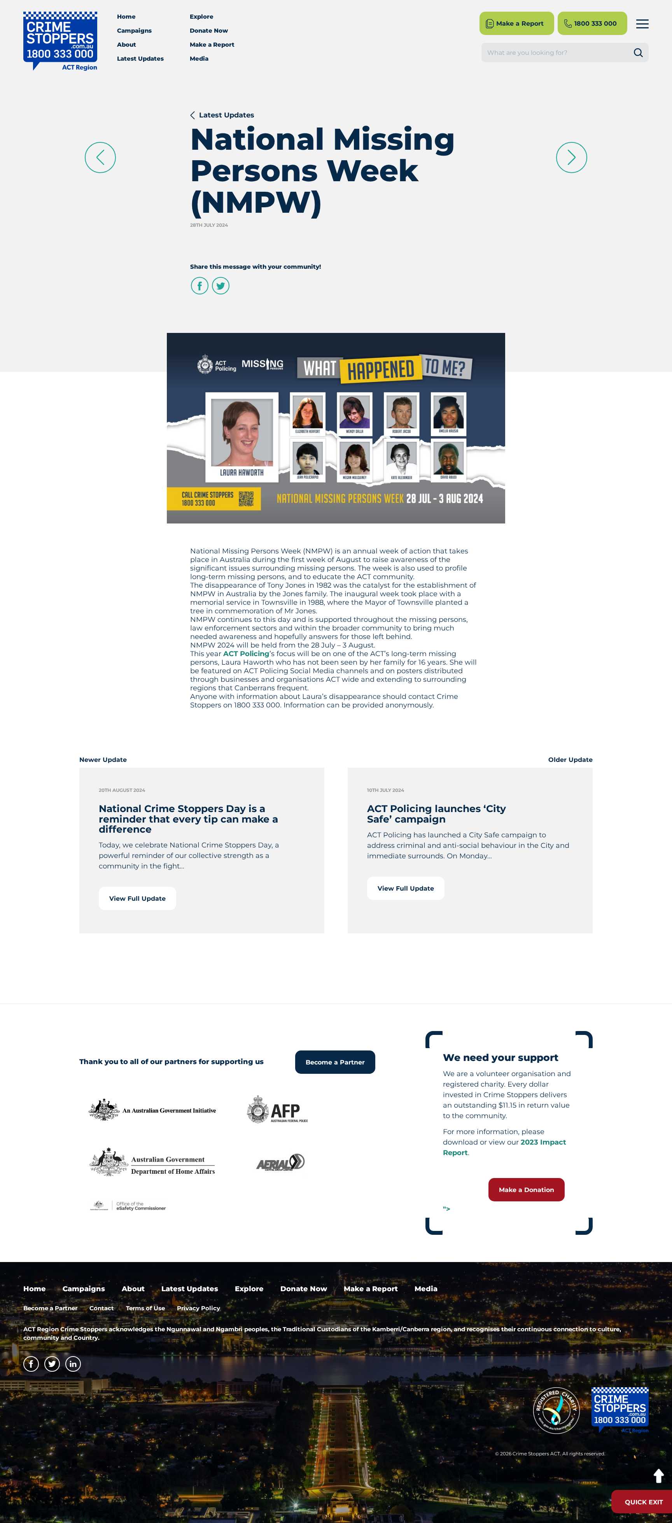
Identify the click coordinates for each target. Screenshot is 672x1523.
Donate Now (209, 30)
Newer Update (103, 759)
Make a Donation (526, 1190)
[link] (246, 653)
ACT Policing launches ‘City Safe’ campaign (436, 814)
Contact (101, 1308)
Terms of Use (145, 1308)
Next (571, 157)
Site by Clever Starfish (632, 1456)
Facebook (199, 285)
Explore (202, 16)
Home (126, 16)
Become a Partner (335, 1062)
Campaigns (134, 30)
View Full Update (137, 898)
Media (199, 58)
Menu (642, 23)
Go (641, 52)
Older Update (570, 759)
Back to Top (658, 1476)
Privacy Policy (198, 1308)
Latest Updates (140, 58)
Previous (100, 157)
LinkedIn (73, 1364)
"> (446, 1209)
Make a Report (212, 44)
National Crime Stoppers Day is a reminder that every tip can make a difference (188, 819)
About (126, 44)
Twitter (220, 285)
